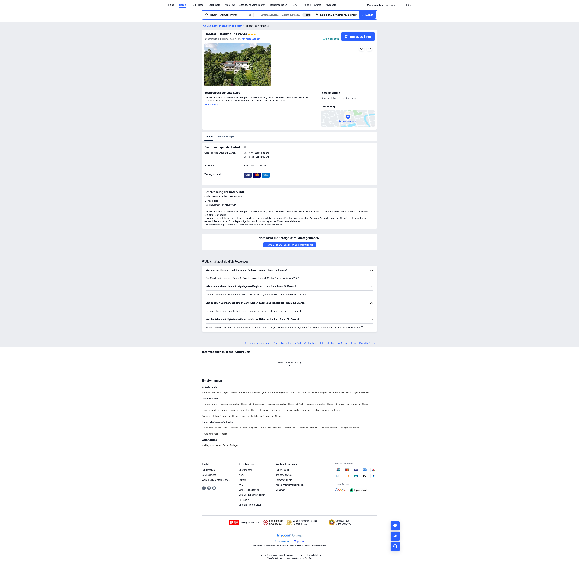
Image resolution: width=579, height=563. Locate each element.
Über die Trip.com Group (250, 505)
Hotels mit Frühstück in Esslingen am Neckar (348, 404)
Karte (295, 5)
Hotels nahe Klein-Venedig (214, 434)
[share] (395, 536)
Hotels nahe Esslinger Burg (214, 428)
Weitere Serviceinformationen (216, 480)
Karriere (242, 480)
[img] (237, 64)
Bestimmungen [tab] (226, 136)
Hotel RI (206, 392)
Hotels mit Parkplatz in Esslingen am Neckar (261, 416)
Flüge (171, 5)
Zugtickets (214, 5)
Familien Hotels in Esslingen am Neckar (220, 416)
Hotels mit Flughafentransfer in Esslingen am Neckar (275, 410)
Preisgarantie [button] (332, 39)
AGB (241, 485)
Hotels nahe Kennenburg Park (243, 428)
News (241, 475)
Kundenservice (208, 470)
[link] (381, 5)
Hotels (182, 5)
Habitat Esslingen (220, 392)
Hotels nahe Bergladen (270, 428)
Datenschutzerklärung (249, 490)
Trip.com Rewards (311, 5)
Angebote (331, 5)
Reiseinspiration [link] (278, 5)
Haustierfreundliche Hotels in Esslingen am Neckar (225, 410)
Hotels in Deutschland (275, 343)
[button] (401, 5)
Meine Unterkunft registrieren (290, 485)
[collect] (395, 525)
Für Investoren (283, 470)
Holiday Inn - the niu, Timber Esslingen (309, 392)
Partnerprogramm (284, 480)
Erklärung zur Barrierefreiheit (252, 495)
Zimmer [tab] (208, 136)
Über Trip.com (245, 470)
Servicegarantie (209, 475)
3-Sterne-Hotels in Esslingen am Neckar (321, 410)
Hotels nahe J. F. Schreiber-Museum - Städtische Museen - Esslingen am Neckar (321, 428)
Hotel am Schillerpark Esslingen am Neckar (349, 392)
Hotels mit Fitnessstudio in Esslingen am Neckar (263, 404)
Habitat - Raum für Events (225, 34)
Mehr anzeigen (211, 104)
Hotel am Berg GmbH (278, 392)
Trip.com (249, 343)
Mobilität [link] (230, 5)
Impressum (244, 500)
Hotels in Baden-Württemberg (302, 343)
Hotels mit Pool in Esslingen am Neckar (306, 404)
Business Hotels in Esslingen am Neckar (220, 404)
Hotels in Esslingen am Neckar (333, 343)
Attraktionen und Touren (252, 5)
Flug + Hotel (197, 5)
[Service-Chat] (395, 546)
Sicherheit (280, 490)
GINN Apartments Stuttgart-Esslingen (248, 392)
